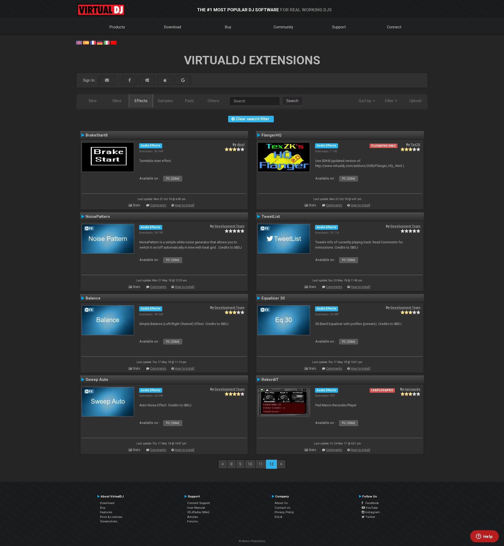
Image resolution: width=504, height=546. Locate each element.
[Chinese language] (114, 42)
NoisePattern (98, 216)
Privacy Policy (284, 512)
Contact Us (282, 508)
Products (117, 27)
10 (250, 464)
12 (271, 464)
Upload (415, 100)
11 (261, 464)
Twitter (370, 517)
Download (172, 27)
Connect (394, 27)
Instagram (372, 512)
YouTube (371, 508)
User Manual (196, 508)
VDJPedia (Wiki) (198, 512)
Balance (93, 298)
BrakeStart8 (97, 135)
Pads (189, 100)
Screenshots (108, 521)
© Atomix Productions (252, 541)
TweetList (270, 216)
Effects (141, 100)
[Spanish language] (86, 42)
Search (292, 100)
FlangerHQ (271, 135)
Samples (165, 100)
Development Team (229, 226)
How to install (184, 205)
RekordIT (270, 379)
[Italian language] (106, 42)
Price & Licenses (111, 517)
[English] (79, 42)
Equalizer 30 (273, 298)
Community (283, 27)
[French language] (93, 42)
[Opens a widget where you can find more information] (484, 536)
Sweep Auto (97, 379)
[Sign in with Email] (107, 80)
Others (213, 100)
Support (339, 27)
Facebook (371, 503)
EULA (278, 517)
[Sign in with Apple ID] (165, 80)
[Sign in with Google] (183, 80)
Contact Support (198, 503)
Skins (117, 100)
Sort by (365, 100)
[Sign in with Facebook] (129, 80)
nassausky (412, 389)
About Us (281, 503)
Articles (192, 517)
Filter (390, 100)
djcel (240, 144)
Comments (158, 205)
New (93, 100)
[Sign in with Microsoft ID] (147, 80)
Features (106, 512)
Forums (192, 521)
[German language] (100, 42)
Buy (228, 27)
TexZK (415, 144)
